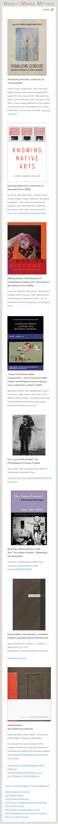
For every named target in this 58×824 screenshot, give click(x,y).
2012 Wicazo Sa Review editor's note (22, 809)
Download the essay (16, 658)
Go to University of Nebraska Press (29, 213)
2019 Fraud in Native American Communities (26, 802)
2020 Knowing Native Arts (17, 799)
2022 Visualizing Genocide (17, 791)
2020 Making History (14, 795)
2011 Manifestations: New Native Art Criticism (26, 813)
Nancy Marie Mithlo (29, 3)
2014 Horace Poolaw (14, 806)
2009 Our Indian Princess (17, 817)
